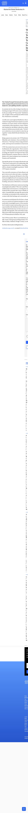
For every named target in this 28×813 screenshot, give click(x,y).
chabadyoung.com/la (8, 228)
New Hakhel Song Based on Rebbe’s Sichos (26, 542)
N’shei (19, 15)
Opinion (11, 15)
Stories (26, 729)
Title (27, 300)
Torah (15, 15)
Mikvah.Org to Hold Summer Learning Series (26, 399)
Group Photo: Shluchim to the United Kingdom (26, 608)
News (6, 15)
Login (27, 345)
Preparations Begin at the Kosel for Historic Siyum (26, 472)
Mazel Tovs (24, 15)
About (26, 704)
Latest (2, 15)
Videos (26, 728)
